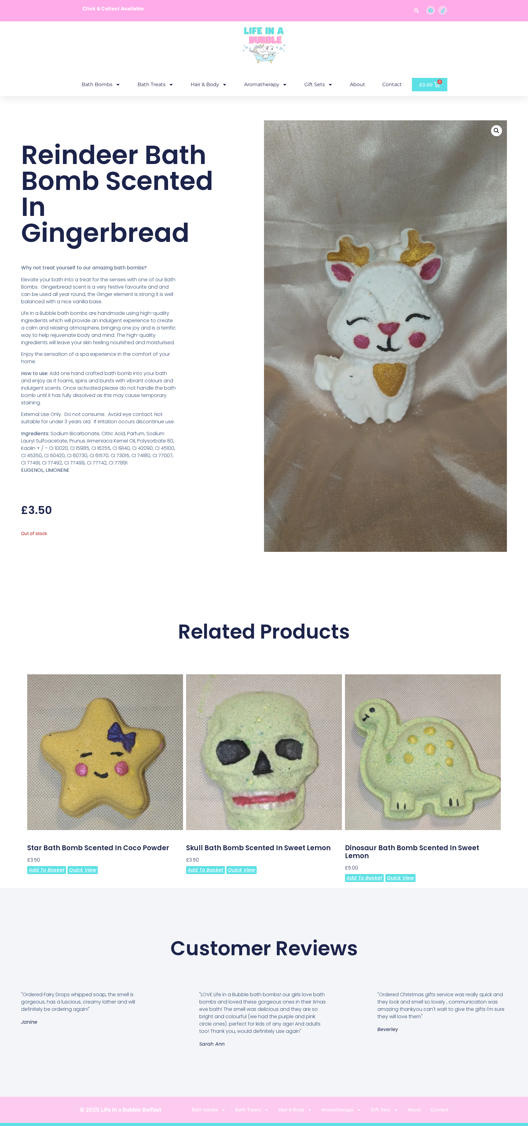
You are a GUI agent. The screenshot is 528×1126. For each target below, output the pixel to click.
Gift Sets (314, 84)
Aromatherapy (261, 84)
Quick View (82, 869)
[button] (416, 11)
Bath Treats (152, 84)
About (357, 84)
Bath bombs (97, 84)
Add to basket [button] (46, 869)
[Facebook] (430, 10)
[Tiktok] (442, 10)
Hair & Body (205, 84)
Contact (392, 84)
